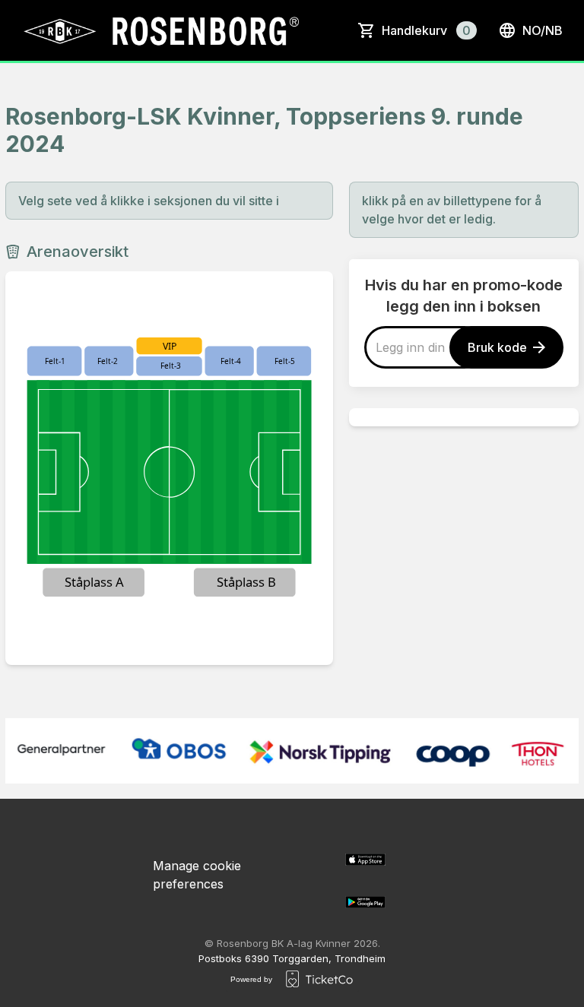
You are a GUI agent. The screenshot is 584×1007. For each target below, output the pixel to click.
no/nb (542, 30)
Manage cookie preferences (197, 874)
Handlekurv (426, 30)
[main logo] (160, 30)
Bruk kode (497, 347)
